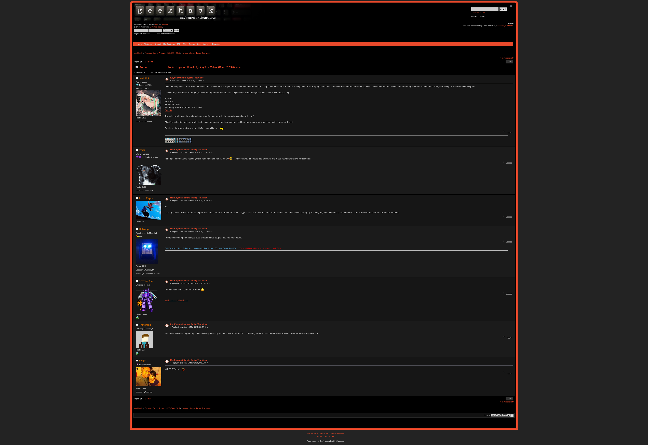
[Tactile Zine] (137, 318)
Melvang (144, 229)
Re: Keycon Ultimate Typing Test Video (188, 150)
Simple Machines (337, 434)
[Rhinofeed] (137, 354)
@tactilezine (183, 300)
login (157, 24)
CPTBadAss (146, 281)
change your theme (505, 26)
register (165, 24)
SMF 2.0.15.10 (313, 434)
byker (142, 150)
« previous (504, 58)
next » (511, 58)
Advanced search (478, 13)
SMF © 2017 (325, 434)
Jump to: (487, 415)
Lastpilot (144, 78)
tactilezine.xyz (171, 300)
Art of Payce (146, 198)
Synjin (142, 360)
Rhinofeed (145, 324)
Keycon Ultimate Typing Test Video (187, 78)
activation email (156, 27)
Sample (168, 110)
